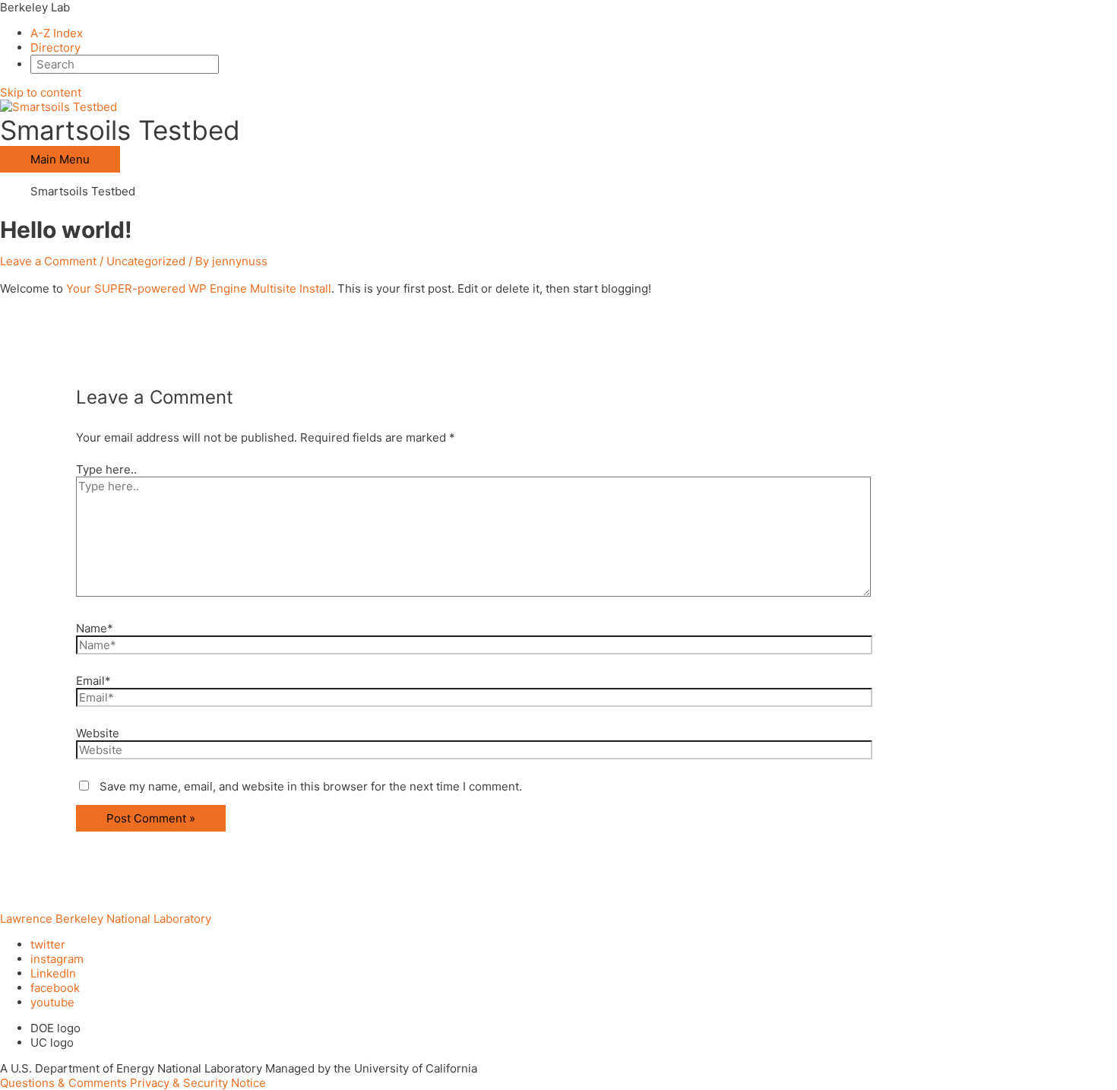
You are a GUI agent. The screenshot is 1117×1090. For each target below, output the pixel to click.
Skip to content (40, 92)
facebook (55, 988)
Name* (94, 628)
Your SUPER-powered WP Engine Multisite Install (198, 288)
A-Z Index (56, 33)
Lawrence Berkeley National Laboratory (105, 918)
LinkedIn (53, 973)
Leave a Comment (48, 261)
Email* (93, 680)
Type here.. (106, 469)
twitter (47, 944)
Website (97, 733)
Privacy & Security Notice (198, 1083)
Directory (55, 47)
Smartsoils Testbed (120, 130)
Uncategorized (145, 261)
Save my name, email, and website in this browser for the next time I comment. (311, 786)
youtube (52, 1002)
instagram (57, 959)
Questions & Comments (63, 1083)
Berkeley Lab (35, 7)
